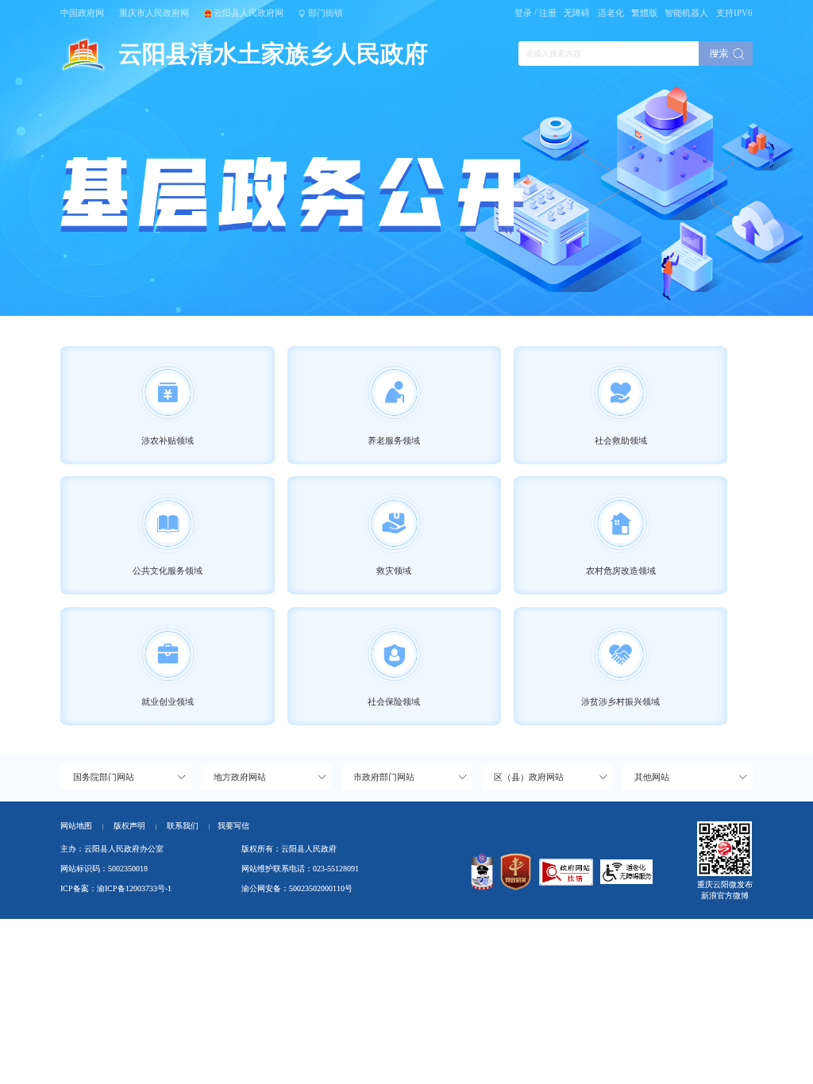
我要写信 (233, 825)
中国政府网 (82, 12)
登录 (523, 12)
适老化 (611, 12)
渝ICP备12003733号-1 (134, 888)
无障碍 (577, 12)
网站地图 (76, 825)
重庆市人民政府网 (154, 12)
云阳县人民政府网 (248, 12)
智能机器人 (686, 12)
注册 (548, 12)
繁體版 (644, 12)
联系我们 (188, 825)
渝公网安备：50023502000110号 (297, 888)
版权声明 (129, 825)
